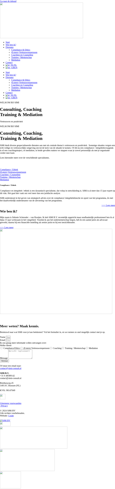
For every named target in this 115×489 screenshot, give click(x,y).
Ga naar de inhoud (8, 1)
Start (8, 42)
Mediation (15, 60)
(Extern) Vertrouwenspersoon (24, 52)
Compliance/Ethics (11, 348)
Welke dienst (5, 345)
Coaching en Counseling (22, 55)
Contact (9, 62)
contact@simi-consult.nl (10, 368)
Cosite (11, 415)
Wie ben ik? (11, 45)
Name (3, 337)
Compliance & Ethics (20, 50)
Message (4, 358)
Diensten (9, 47)
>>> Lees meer (6, 227)
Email (3, 340)
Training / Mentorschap (21, 57)
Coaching (57, 348)
